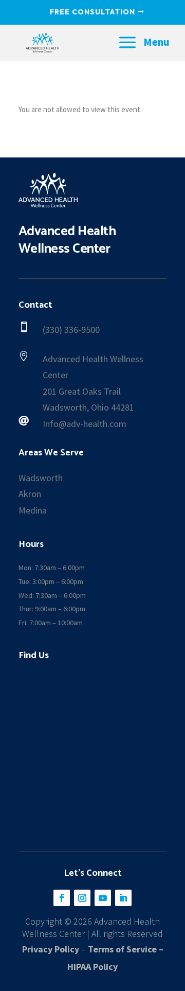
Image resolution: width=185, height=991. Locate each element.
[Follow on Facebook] (61, 898)
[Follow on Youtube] (103, 898)
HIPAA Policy (92, 966)
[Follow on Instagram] (82, 898)
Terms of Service (122, 949)
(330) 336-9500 (71, 329)
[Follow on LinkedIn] (123, 898)
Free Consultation (92, 11)
